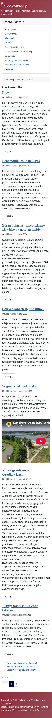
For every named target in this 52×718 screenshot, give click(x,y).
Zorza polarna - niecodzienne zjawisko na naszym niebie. (23, 227)
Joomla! (4, 706)
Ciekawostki (10, 55)
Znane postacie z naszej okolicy (18, 51)
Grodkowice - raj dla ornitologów (21, 669)
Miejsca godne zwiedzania (16, 60)
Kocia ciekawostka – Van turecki (21, 666)
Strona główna (11, 29)
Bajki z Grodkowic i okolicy (17, 64)
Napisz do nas (11, 69)
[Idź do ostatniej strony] (23, 682)
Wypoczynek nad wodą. (19, 386)
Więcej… (9, 151)
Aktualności (10, 38)
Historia (8, 42)
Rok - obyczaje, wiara (14, 46)
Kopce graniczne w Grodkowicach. (16, 472)
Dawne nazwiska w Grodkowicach (22, 663)
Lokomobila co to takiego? (21, 160)
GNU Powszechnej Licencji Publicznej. (28, 709)
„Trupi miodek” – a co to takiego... (20, 607)
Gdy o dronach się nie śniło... (23, 308)
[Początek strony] (48, 714)
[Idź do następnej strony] (20, 682)
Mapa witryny (11, 33)
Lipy (5, 92)
